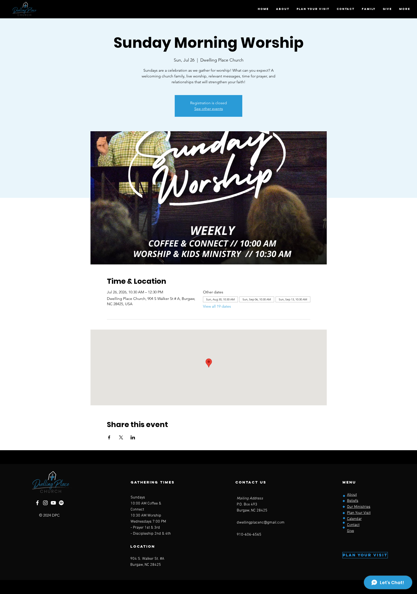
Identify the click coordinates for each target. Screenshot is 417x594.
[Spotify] (61, 503)
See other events (208, 108)
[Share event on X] (121, 437)
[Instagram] (45, 503)
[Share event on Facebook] (109, 437)
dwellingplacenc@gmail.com (261, 522)
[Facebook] (37, 503)
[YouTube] (53, 503)
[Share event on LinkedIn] (133, 437)
